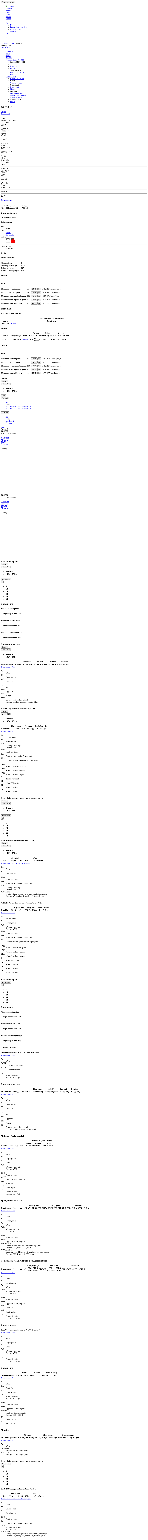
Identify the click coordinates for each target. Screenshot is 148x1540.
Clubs (8, 12)
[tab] (74, 441)
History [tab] (8, 56)
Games (8, 10)
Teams (8, 15)
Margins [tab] (13, 89)
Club (3, 48)
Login (8, 33)
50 (7, 599)
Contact (13, 31)
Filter (3, 396)
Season (4, 381)
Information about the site (19, 27)
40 (7, 596)
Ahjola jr (25, 339)
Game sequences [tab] (16, 97)
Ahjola (10, 234)
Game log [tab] (13, 66)
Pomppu (10, 423)
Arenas (8, 19)
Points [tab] (12, 74)
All (7, 402)
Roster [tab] (12, 68)
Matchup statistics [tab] (16, 93)
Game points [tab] (14, 87)
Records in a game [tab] (17, 72)
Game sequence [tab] (16, 83)
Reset (3, 427)
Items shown (6, 579)
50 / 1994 (18, 408)
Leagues (9, 8)
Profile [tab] (8, 54)
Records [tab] (9, 58)
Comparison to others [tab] (18, 95)
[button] (74, 441)
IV (39, 289)
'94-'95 (34, 289)
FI (6, 37)
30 (7, 594)
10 (7, 589)
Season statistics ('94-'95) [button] (15, 60)
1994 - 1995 (6, 384)
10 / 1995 (18, 406)
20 (7, 591)
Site (7, 23)
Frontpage (4, 43)
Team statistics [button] (11, 77)
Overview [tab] (9, 51)
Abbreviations (15, 29)
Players (8, 17)
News (12, 25)
